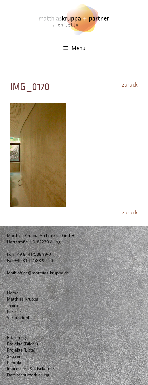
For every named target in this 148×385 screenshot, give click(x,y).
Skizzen (14, 356)
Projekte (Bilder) (22, 344)
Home (13, 293)
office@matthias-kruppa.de (43, 273)
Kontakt (14, 362)
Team (12, 305)
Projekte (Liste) (21, 350)
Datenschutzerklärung (28, 375)
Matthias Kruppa (23, 299)
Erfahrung (16, 338)
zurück (130, 84)
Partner (14, 311)
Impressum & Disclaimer (30, 369)
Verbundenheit (21, 318)
